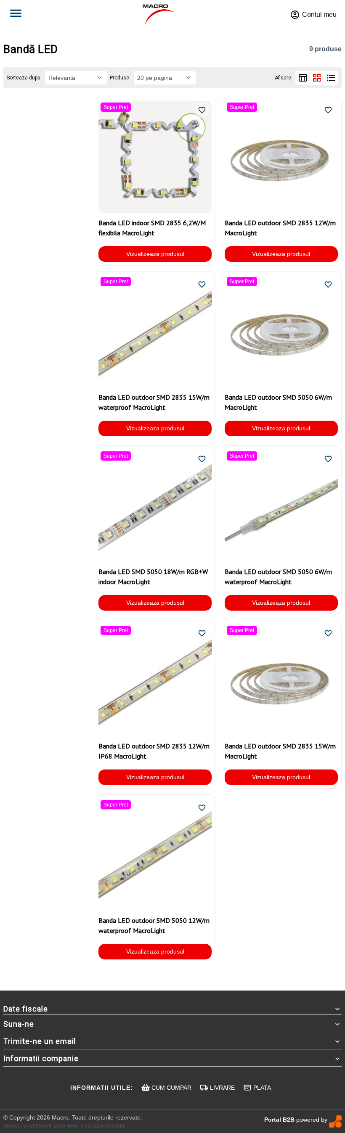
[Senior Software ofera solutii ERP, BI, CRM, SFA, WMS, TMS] (335, 1121)
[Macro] (159, 14)
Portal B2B (279, 1119)
